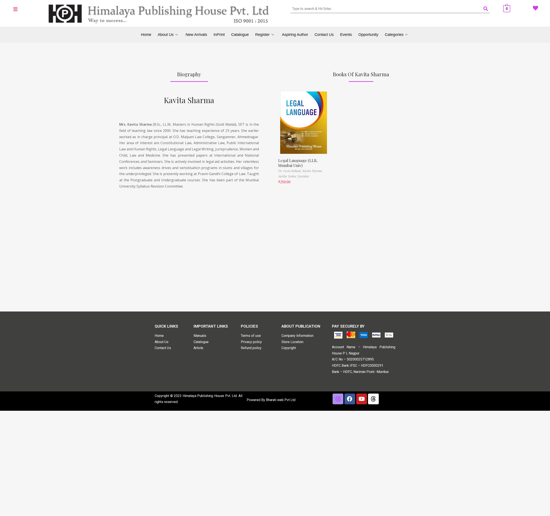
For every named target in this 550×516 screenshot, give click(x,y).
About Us (166, 34)
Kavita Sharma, (312, 171)
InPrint (219, 34)
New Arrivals (196, 34)
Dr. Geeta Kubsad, (290, 171)
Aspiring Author (295, 34)
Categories (394, 34)
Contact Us (324, 34)
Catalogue (240, 34)
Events (346, 34)
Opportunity (368, 34)
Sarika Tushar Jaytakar (293, 176)
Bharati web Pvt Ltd (280, 400)
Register (262, 34)
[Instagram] (338, 399)
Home (146, 34)
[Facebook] (349, 399)
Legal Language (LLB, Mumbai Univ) (298, 163)
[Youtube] (361, 399)
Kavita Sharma (189, 100)
